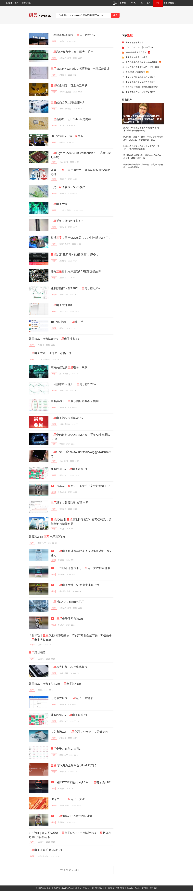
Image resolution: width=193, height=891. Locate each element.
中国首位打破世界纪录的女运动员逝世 (142, 77)
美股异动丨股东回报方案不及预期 (75, 401)
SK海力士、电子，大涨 (68, 799)
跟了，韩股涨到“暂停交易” (70, 503)
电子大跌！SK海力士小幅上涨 (50, 353)
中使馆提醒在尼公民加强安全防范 (140, 92)
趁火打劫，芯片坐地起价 (69, 667)
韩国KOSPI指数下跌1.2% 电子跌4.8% (55, 684)
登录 (158, 3)
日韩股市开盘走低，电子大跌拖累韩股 (83, 568)
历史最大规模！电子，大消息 (72, 698)
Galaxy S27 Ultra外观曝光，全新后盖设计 (80, 68)
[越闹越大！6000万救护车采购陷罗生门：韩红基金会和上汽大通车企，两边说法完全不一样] (143, 113)
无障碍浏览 (26, 3)
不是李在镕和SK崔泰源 (68, 187)
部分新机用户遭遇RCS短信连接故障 (76, 271)
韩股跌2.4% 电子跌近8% (47, 537)
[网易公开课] (124, 3)
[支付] (142, 3)
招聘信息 (94, 888)
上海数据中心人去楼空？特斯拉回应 (141, 62)
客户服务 (102, 888)
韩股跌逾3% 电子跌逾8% (69, 469)
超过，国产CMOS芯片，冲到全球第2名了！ (81, 238)
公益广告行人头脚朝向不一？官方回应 (142, 67)
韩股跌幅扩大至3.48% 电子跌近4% (75, 288)
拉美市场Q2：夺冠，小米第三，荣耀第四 (79, 732)
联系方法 (86, 888)
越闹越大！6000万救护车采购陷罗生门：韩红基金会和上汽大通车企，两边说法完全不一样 (142, 119)
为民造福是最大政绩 (134, 42)
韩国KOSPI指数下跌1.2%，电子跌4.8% (83, 782)
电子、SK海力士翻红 (66, 748)
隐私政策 (111, 888)
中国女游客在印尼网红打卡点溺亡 (140, 82)
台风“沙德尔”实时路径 (135, 72)
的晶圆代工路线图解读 (67, 102)
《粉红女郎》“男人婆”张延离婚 (139, 47)
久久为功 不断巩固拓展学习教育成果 (142, 87)
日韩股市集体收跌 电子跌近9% (73, 35)
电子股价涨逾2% (70, 618)
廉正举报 (145, 888)
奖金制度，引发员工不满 (69, 85)
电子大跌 (59, 204)
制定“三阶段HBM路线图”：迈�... (74, 254)
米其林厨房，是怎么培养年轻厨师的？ (83, 486)
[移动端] (115, 3)
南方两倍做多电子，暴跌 (69, 367)
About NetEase (67, 888)
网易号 (54, 41)
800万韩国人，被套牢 (67, 136)
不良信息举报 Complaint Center (128, 888)
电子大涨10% (62, 305)
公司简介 (77, 888)
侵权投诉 (153, 888)
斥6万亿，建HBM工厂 (67, 602)
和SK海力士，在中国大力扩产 (72, 52)
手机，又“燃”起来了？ (67, 221)
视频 (53, 492)
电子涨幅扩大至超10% (45, 850)
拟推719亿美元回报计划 (74, 816)
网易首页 (9, 3)
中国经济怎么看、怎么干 (136, 57)
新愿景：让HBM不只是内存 (71, 119)
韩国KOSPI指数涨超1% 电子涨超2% (54, 339)
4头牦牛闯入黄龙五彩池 (136, 52)
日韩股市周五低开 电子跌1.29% (73, 384)
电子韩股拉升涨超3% (67, 418)
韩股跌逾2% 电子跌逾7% (69, 715)
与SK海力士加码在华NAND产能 (73, 765)
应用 (16, 3)
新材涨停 (37, 652)
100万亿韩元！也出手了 (68, 322)
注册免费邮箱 (169, 3)
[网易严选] (134, 3)
